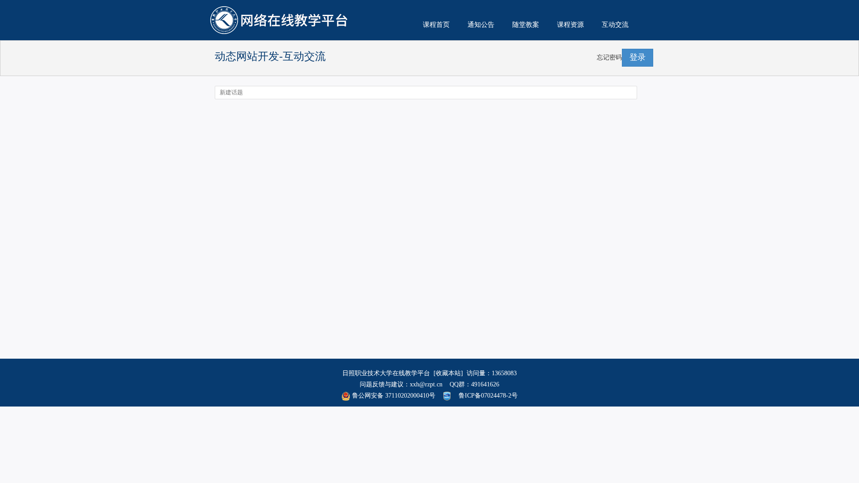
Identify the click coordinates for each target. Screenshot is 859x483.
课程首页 (436, 24)
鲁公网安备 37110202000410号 (392, 395)
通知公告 (481, 24)
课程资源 (570, 24)
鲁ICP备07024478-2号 (488, 395)
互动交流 (615, 24)
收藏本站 (448, 373)
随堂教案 (525, 24)
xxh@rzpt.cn (426, 384)
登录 (637, 57)
